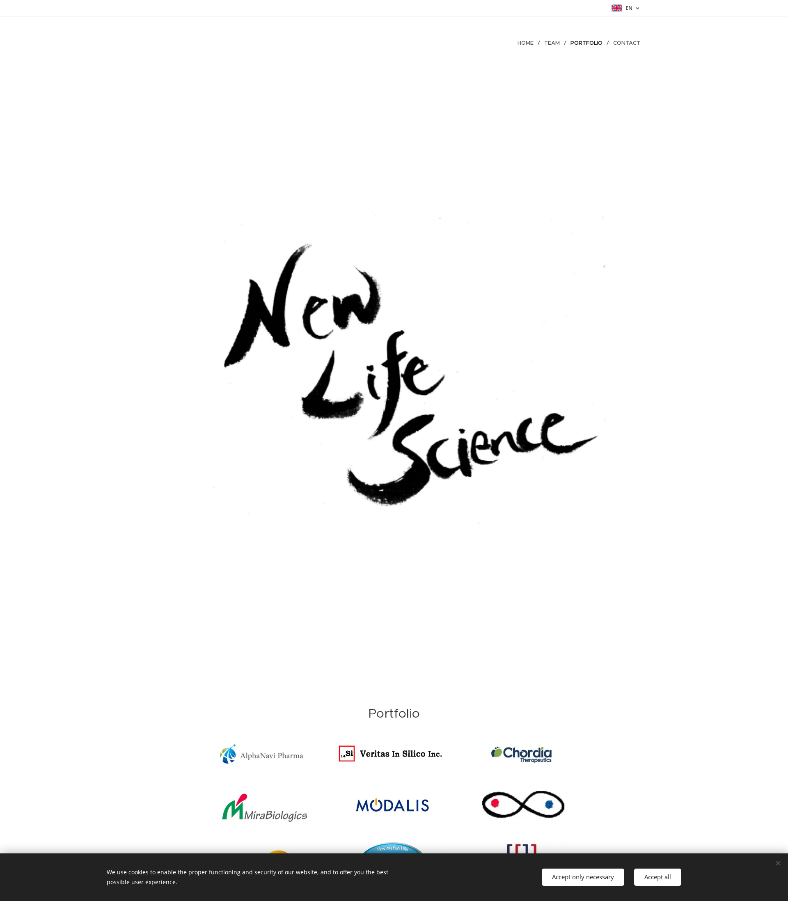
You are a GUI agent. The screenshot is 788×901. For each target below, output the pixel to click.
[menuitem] (527, 43)
